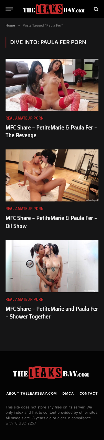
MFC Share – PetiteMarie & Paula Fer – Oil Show (51, 222)
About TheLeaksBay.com (31, 393)
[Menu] (9, 9)
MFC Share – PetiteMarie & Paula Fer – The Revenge (51, 131)
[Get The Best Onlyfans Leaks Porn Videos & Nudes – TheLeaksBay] (54, 9)
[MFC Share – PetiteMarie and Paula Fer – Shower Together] (52, 266)
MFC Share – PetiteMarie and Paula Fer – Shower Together (52, 312)
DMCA (68, 393)
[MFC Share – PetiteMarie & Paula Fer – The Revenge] (52, 85)
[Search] (95, 9)
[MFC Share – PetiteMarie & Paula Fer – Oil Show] (52, 175)
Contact (89, 393)
